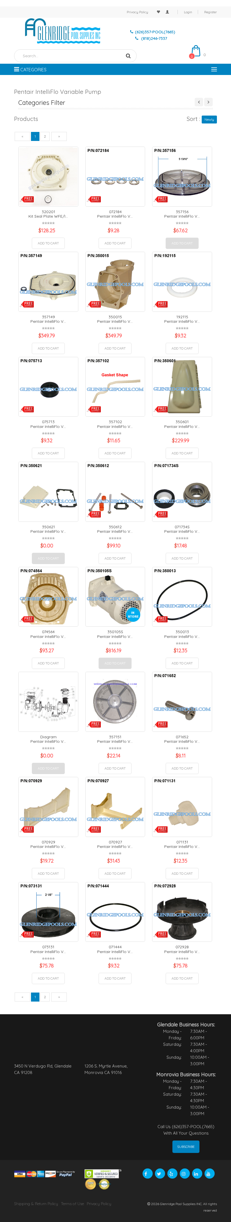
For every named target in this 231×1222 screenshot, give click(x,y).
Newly (209, 119)
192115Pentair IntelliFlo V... (182, 319)
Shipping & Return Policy (36, 1203)
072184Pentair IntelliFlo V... (115, 214)
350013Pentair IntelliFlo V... (182, 634)
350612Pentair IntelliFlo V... (115, 529)
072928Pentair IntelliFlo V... (182, 949)
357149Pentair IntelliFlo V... (48, 319)
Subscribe (186, 1146)
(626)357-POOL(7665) (155, 31)
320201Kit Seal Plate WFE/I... (48, 214)
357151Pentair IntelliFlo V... (115, 739)
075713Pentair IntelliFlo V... (48, 424)
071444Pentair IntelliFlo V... (115, 949)
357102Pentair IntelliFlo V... (115, 424)
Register (210, 12)
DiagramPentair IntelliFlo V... (48, 739)
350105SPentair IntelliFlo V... (115, 634)
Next (208, 102)
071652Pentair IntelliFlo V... (182, 739)
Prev (199, 102)
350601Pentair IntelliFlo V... (182, 424)
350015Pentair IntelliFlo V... (115, 319)
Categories (32, 69)
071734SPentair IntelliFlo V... (182, 529)
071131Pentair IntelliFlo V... (182, 844)
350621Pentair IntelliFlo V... (48, 529)
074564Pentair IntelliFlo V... (48, 634)
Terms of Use (72, 1203)
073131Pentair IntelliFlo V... (48, 949)
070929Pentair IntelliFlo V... (48, 844)
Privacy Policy (137, 12)
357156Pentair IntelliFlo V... (182, 214)
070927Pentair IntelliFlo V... (115, 844)
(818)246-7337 (153, 38)
